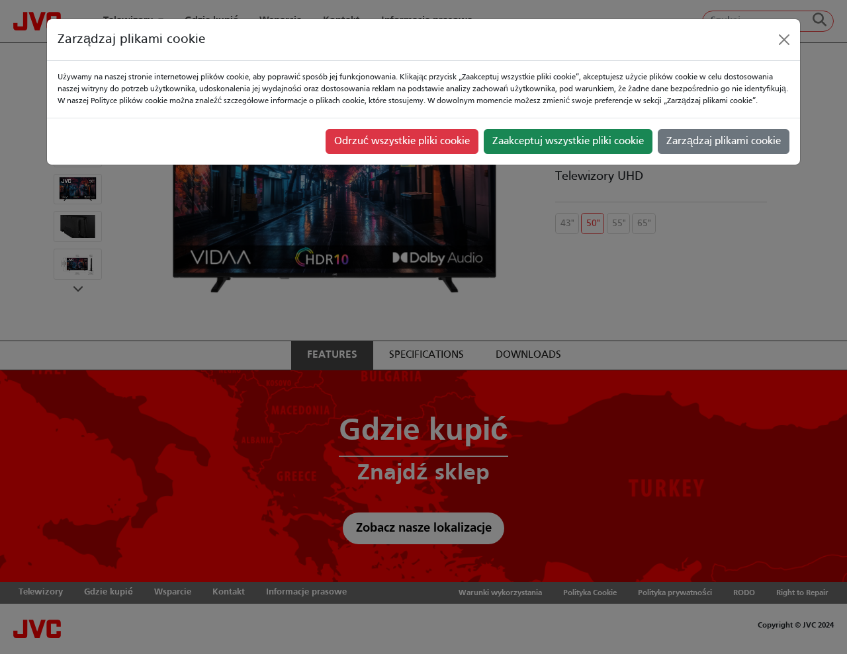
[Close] (784, 39)
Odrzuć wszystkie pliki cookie (402, 141)
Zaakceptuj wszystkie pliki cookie (568, 141)
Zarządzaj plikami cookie (723, 141)
